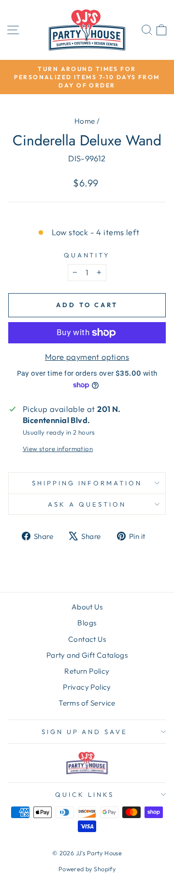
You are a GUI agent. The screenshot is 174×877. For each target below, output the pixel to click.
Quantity (87, 255)
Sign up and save (85, 732)
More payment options (87, 357)
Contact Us (87, 639)
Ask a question (87, 504)
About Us (87, 606)
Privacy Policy (87, 687)
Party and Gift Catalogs (87, 655)
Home (84, 121)
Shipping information (87, 483)
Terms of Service (87, 702)
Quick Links (84, 794)
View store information (58, 449)
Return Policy (86, 671)
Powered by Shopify (87, 869)
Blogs (86, 622)
